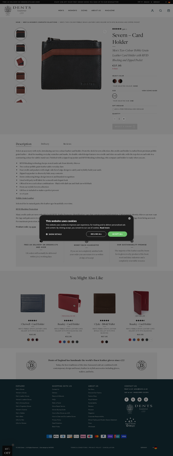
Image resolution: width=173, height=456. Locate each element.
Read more (105, 227)
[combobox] (129, 218)
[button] (54, 234)
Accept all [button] (117, 234)
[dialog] (86, 228)
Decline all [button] (96, 234)
